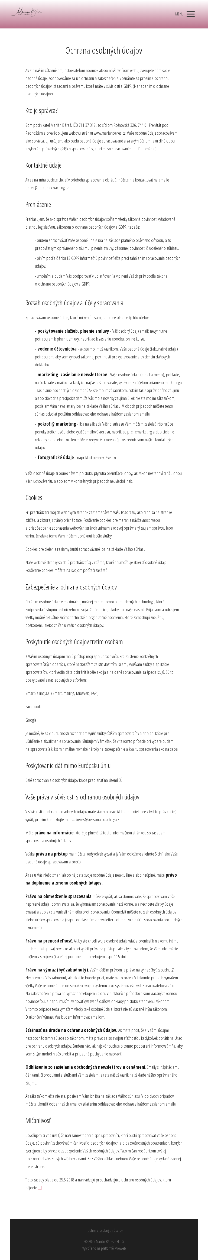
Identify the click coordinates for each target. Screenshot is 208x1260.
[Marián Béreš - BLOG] (26, 14)
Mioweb (120, 1248)
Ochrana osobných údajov (105, 1230)
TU (40, 1187)
